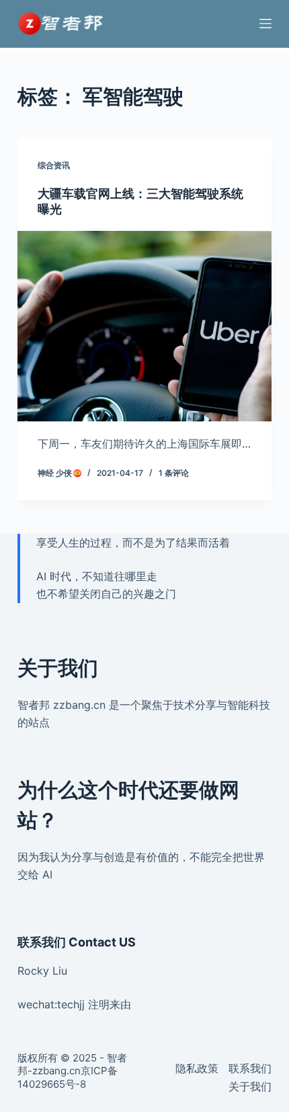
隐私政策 (196, 1068)
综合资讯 (54, 165)
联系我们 (250, 1068)
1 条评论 (174, 473)
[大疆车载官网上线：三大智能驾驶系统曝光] (144, 326)
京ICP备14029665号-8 (67, 1077)
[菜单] (265, 24)
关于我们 (250, 1086)
